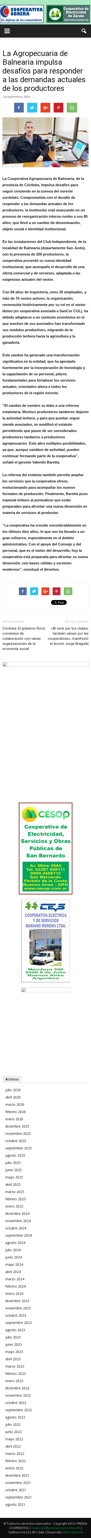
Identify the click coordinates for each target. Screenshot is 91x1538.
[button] (84, 31)
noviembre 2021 (18, 1482)
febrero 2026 (15, 1111)
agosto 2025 (15, 1155)
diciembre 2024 (17, 1213)
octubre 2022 (15, 1402)
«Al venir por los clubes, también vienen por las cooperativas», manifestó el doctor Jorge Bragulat (68, 636)
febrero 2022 (15, 1460)
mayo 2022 (14, 1439)
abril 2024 (13, 1271)
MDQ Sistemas (73, 1532)
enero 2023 (14, 1380)
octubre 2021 (15, 1490)
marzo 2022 (14, 1453)
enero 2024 (14, 1293)
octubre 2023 (15, 1315)
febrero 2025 (15, 1199)
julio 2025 (13, 1162)
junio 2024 (13, 1257)
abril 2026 (13, 1097)
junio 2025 (13, 1170)
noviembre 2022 (18, 1395)
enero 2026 (14, 1119)
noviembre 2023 (18, 1308)
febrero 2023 (15, 1373)
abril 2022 (13, 1446)
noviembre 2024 (18, 1220)
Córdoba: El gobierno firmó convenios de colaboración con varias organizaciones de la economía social (23, 638)
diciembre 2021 (17, 1475)
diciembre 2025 (17, 1126)
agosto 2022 (15, 1417)
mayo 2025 (14, 1177)
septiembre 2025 (18, 1148)
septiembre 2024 (18, 1235)
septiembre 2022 (18, 1410)
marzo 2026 (14, 1104)
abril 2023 (13, 1359)
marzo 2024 (14, 1279)
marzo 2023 (14, 1366)
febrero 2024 (15, 1286)
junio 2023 (13, 1344)
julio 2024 (13, 1250)
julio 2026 (13, 1090)
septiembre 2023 (18, 1322)
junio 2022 (13, 1431)
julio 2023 (13, 1337)
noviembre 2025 (18, 1133)
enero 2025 (14, 1206)
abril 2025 (13, 1184)
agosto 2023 (15, 1330)
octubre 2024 (15, 1228)
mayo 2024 (14, 1264)
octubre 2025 (15, 1140)
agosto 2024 (15, 1242)
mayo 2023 (14, 1351)
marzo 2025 (14, 1191)
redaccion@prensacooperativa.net (56, 1528)
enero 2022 (14, 1468)
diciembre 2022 (17, 1388)
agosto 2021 (15, 1504)
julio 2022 (13, 1424)
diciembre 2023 (17, 1300)
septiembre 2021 (18, 1497)
